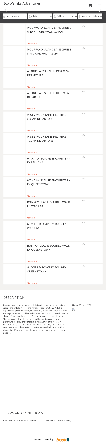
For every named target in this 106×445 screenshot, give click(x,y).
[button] (14, 32)
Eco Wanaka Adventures (22, 3)
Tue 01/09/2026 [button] (13, 16)
